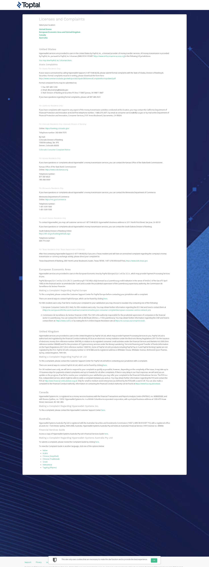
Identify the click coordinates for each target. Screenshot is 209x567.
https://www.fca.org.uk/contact (147, 383)
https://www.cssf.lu (63, 321)
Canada (42, 35)
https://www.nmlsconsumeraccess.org (109, 56)
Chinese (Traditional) (51, 459)
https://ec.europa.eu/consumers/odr (130, 321)
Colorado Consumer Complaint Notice (54, 150)
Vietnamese (47, 464)
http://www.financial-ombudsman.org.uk (61, 381)
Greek (45, 462)
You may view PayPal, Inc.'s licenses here (55, 60)
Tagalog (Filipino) (49, 467)
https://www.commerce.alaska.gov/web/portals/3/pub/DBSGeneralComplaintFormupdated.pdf (77, 78)
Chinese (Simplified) (50, 456)
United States (45, 29)
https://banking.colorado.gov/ (57, 128)
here (105, 298)
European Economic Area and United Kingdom (59, 32)
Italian (45, 450)
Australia (43, 38)
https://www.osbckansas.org (56, 169)
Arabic (45, 453)
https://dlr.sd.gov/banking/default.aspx (54, 234)
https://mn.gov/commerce (55, 199)
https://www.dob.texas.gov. (137, 261)
